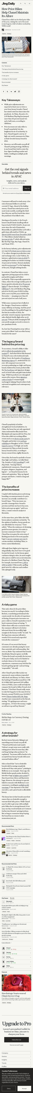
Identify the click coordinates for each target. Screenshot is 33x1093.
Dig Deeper (5, 85)
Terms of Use (27, 193)
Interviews (18, 840)
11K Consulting (18, 462)
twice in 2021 (22, 258)
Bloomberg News (5, 909)
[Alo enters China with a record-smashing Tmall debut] (3, 853)
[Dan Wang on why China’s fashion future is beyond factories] (3, 838)
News (13, 833)
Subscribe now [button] (16, 1040)
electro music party (21, 438)
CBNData (5, 289)
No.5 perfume (9, 370)
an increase (12, 265)
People (13, 840)
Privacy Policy (19, 193)
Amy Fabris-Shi (5, 937)
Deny (8, 1088)
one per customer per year (16, 539)
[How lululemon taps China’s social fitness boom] (3, 831)
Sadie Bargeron (9, 838)
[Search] (25, 3)
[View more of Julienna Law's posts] (3, 30)
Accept (24, 1088)
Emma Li (8, 831)
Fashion (4, 33)
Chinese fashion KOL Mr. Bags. (17, 696)
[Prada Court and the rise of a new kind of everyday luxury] (3, 846)
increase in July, (7, 239)
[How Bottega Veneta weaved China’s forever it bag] (16, 983)
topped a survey (7, 446)
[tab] (12, 898)
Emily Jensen (5, 722)
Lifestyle (4, 911)
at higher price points (20, 775)
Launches (14, 848)
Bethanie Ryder (5, 918)
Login (21, 1045)
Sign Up (27, 188)
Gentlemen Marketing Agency (16, 359)
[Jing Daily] (8, 3)
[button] (20, 3)
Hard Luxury (5, 939)
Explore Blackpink (6, 942)
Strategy (9, 33)
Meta (3, 920)
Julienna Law (8, 29)
